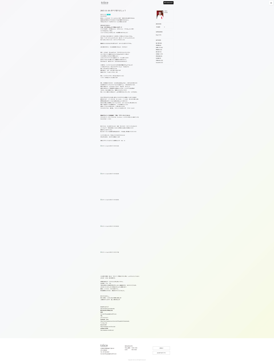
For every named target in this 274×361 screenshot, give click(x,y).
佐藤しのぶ (158, 47)
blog (157, 35)
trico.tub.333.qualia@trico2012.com (108, 314)
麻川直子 (158, 51)
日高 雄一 (158, 54)
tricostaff (158, 62)
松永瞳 (157, 58)
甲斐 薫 (157, 45)
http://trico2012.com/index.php (107, 308)
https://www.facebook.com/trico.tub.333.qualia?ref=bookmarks (114, 321)
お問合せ (161, 348)
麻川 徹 (105, 16)
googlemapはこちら (161, 352)
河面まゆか (158, 60)
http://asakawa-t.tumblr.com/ (107, 330)
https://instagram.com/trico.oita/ (107, 326)
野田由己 (158, 49)
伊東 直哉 (158, 56)
